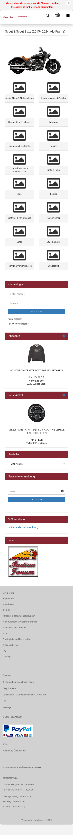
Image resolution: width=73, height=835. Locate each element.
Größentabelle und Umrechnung (23, 527)
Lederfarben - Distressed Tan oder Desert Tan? (25, 694)
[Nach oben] (64, 830)
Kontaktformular (10, 778)
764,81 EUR (36, 439)
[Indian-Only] (13, 17)
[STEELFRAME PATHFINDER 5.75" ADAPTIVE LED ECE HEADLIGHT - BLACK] (36, 413)
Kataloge (7, 656)
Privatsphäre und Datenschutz (17, 639)
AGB (5, 633)
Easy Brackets (9, 688)
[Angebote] (63, 336)
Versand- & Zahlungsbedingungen (19, 616)
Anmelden (36, 311)
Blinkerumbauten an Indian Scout (18, 682)
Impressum (8, 598)
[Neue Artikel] (63, 395)
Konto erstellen (15, 319)
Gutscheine (8, 604)
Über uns (7, 675)
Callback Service (11, 645)
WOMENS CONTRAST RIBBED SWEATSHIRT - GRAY (36, 370)
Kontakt (6, 610)
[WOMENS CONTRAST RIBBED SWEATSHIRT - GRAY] (36, 353)
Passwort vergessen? (18, 323)
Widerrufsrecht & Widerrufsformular (20, 621)
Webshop (26, 820)
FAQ (4, 651)
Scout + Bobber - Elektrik (14, 627)
